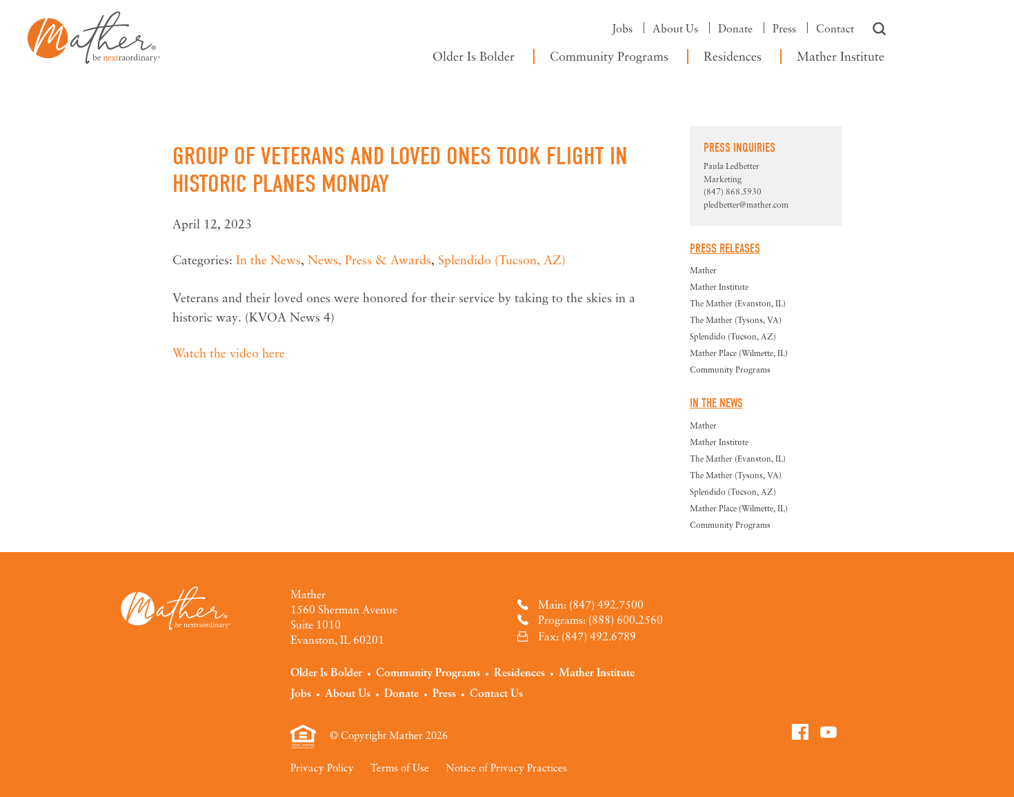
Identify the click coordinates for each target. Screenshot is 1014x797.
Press (784, 28)
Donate (735, 28)
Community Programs (609, 55)
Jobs (622, 28)
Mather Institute (840, 55)
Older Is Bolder (474, 55)
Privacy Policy (322, 767)
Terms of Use (399, 767)
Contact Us (496, 693)
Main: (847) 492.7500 (591, 604)
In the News (268, 259)
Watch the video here (228, 352)
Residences (733, 55)
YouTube (828, 731)
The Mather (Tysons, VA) (736, 320)
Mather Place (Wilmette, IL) (739, 353)
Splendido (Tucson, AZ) (502, 259)
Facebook (800, 731)
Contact (835, 28)
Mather (94, 34)
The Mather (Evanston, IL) (738, 303)
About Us (675, 28)
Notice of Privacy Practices (506, 767)
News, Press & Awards (369, 259)
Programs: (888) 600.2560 (600, 620)
